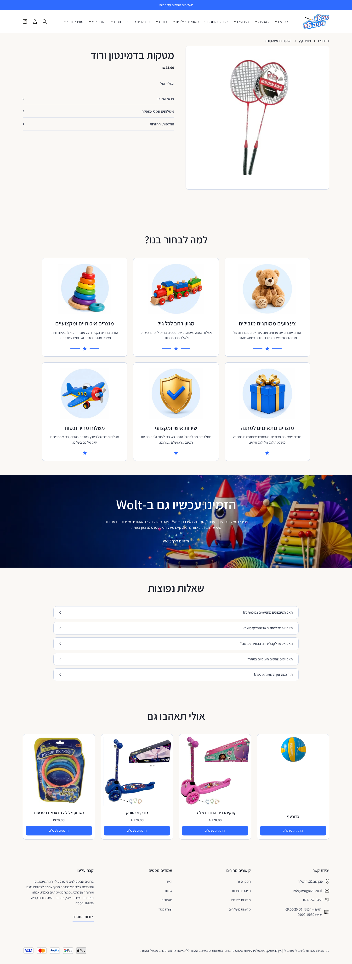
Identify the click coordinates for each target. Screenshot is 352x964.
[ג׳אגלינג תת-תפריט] (256, 21)
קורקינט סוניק (137, 812)
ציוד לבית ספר (140, 22)
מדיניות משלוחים (240, 909)
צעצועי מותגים (217, 22)
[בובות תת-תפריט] (157, 21)
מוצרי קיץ (99, 22)
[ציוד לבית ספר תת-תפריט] (128, 21)
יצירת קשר (165, 909)
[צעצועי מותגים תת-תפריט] (205, 21)
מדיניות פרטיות (241, 900)
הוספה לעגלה (293, 830)
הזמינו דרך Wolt (176, 541)
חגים (117, 22)
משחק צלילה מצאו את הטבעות (59, 812)
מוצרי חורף (75, 22)
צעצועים (243, 22)
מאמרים (166, 900)
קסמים (283, 22)
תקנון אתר (244, 881)
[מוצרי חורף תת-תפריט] (65, 21)
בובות (163, 22)
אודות (168, 890)
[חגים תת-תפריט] (112, 21)
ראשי (169, 881)
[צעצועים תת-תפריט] (235, 21)
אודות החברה (83, 916)
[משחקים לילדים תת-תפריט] (174, 21)
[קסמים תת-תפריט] (276, 21)
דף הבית (323, 41)
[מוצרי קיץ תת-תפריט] (90, 21)
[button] (323, 51)
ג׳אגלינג (263, 22)
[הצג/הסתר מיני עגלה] (25, 21)
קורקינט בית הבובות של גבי (215, 812)
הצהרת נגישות (241, 890)
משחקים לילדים (187, 22)
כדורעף (293, 816)
